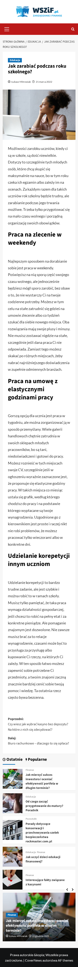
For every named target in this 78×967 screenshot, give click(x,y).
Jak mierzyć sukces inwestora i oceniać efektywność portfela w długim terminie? (42, 781)
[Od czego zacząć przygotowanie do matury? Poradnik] (12, 803)
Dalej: (38, 741)
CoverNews (33, 960)
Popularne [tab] (37, 759)
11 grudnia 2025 (40, 936)
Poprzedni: (38, 724)
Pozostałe (31, 819)
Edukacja (15, 60)
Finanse (30, 770)
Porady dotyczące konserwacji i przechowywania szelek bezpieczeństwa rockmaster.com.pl (42, 833)
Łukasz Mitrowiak (21, 81)
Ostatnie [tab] (14, 759)
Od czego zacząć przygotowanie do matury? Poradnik (44, 806)
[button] (7, 28)
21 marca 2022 (44, 81)
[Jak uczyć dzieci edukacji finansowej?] (12, 856)
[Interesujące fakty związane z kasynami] (12, 879)
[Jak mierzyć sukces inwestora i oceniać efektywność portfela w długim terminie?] (12, 778)
